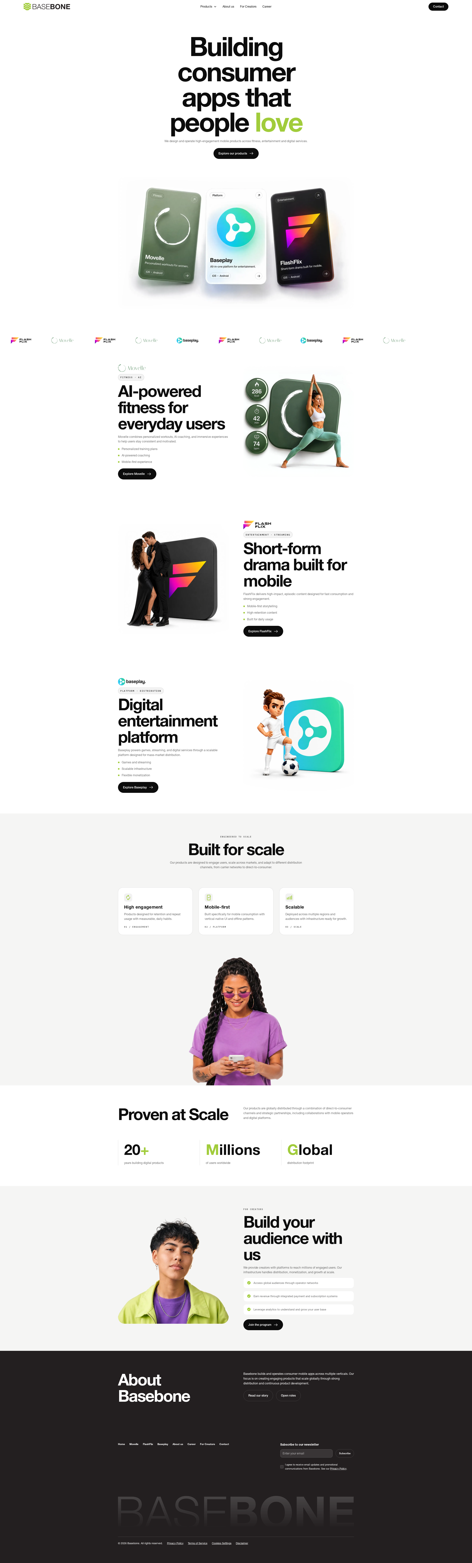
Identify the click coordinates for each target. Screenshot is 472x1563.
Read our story (258, 1395)
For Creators (248, 6)
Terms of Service (197, 1543)
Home (121, 1444)
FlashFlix (148, 1444)
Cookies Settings (221, 1543)
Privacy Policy (338, 1468)
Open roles (288, 1395)
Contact (438, 6)
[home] (68, 6)
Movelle (133, 1444)
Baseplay (162, 1444)
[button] (208, 7)
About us (228, 6)
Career (266, 6)
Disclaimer (242, 1543)
